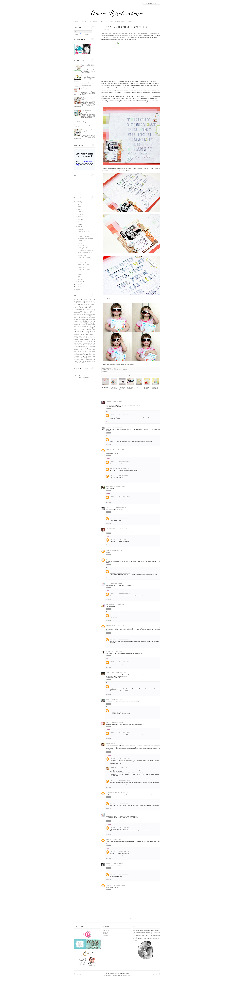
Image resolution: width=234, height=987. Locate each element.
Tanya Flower (109, 486)
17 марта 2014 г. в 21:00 (124, 803)
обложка (90, 319)
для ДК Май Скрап (83, 306)
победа (91, 323)
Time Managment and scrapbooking (86, 130)
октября (80, 211)
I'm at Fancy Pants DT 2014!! (84, 248)
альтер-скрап (87, 299)
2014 (77, 204)
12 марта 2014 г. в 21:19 (124, 639)
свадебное (90, 324)
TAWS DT (82, 361)
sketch (90, 358)
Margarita (109, 427)
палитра (90, 321)
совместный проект (84, 327)
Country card (81, 243)
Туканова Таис (110, 672)
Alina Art (108, 401)
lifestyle (89, 348)
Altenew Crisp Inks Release (87, 76)
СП (91, 328)
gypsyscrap (109, 625)
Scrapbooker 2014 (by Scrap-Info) (85, 250)
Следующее (102, 918)
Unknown (109, 368)
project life (82, 354)
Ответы (109, 411)
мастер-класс (84, 316)
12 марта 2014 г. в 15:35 (117, 401)
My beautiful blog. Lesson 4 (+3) (85, 269)
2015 (77, 202)
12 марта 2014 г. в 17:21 (120, 604)
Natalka (108, 699)
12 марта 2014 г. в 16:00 (121, 528)
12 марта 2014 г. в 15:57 (121, 507)
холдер (91, 332)
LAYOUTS (105, 932)
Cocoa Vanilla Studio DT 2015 (83, 341)
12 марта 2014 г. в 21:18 (124, 570)
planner (78, 353)
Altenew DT (92, 334)
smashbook (76, 359)
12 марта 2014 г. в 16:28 (116, 583)
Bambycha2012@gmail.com (113, 792)
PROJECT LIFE (106, 930)
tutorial (75, 362)
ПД (85, 323)
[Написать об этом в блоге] (105, 371)
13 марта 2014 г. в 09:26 (124, 710)
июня (79, 221)
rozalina (108, 722)
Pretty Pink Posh (85, 353)
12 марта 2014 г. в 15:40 (118, 449)
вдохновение (88, 302)
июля (79, 219)
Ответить (108, 408)
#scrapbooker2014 (79, 121)
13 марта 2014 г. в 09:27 (124, 475)
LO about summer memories (84, 264)
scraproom (88, 356)
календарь (86, 312)
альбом (76, 299)
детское (76, 304)
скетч (75, 326)
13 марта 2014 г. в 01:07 (116, 699)
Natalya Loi (109, 863)
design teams (93, 21)
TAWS (75, 361)
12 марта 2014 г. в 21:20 (124, 661)
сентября (80, 214)
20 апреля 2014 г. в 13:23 (124, 851)
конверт (83, 314)
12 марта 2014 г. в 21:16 (124, 461)
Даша (107, 559)
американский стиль (79, 301)
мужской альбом (84, 317)
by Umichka (116, 973)
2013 (77, 284)
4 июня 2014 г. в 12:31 (118, 863)
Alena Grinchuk (110, 507)
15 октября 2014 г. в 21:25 (121, 767)
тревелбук (86, 331)
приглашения (77, 324)
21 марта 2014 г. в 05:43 (113, 814)
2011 (77, 289)
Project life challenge (117, 21)
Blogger (87, 377)
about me (84, 21)
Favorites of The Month (87, 346)
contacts (130, 21)
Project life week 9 (82, 267)
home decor (76, 348)
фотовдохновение (84, 332)
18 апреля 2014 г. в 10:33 (117, 839)
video (80, 362)
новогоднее (82, 319)
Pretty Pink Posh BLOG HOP (87, 65)
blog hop (83, 336)
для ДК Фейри (85, 311)
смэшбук (76, 327)
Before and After (81, 260)
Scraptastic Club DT (80, 358)
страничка (124, 369)
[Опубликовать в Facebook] (108, 371)
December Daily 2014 (88, 343)
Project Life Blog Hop (86, 110)
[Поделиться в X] (107, 371)
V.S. (107, 814)
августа (80, 216)
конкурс (109, 369)
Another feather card (82, 262)
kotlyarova (109, 449)
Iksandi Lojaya (127, 975)
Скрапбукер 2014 (116, 369)
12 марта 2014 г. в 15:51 (119, 486)
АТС (89, 301)
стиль (75, 329)
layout (83, 348)
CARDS (105, 933)
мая (79, 224)
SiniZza (108, 651)
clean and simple (81, 340)
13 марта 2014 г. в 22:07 (124, 732)
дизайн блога (85, 304)
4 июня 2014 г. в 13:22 (124, 874)
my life (84, 349)
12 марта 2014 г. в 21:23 (123, 468)
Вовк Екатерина (110, 604)
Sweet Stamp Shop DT (86, 359)
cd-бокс (91, 337)
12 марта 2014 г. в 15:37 (118, 427)
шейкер (76, 334)
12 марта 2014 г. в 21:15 (124, 414)
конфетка (76, 315)
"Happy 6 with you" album (83, 231)
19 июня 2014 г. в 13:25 (119, 885)
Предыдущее (158, 918)
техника (79, 331)
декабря (80, 206)
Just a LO (80, 276)
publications (104, 21)
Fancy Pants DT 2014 (79, 344)
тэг (92, 331)
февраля (80, 279)
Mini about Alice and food (83, 236)
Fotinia (108, 583)
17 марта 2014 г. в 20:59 (124, 758)
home (76, 21)
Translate (86, 34)
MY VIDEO (105, 935)
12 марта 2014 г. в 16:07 (117, 550)
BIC (77, 336)
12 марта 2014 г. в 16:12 (115, 559)
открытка (77, 321)
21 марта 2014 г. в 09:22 (124, 827)
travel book (90, 361)
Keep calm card (81, 234)
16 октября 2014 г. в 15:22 (124, 780)
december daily (77, 343)
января (79, 281)
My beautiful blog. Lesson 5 (84, 257)
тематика (92, 329)
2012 (77, 286)
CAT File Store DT (83, 337)
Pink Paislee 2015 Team (88, 351)
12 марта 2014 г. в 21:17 (124, 496)
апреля (79, 226)
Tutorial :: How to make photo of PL (85, 252)
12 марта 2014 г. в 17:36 (119, 625)
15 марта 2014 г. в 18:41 (116, 743)
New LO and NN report (82, 245)
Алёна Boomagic (110, 528)
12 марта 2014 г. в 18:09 (116, 651)
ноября (79, 209)
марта (79, 229)
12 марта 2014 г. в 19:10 (120, 672)
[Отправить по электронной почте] (103, 371)
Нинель (108, 743)
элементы (82, 334)
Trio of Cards (80, 274)
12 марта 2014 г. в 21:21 (124, 685)
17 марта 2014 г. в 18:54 (126, 792)
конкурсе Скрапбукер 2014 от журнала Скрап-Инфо (128, 35)
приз (84, 324)
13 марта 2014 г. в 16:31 (117, 722)
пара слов (77, 323)
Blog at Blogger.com (108, 975)
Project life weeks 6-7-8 (83, 272)
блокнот (80, 302)
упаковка (76, 332)
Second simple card (82, 255)
